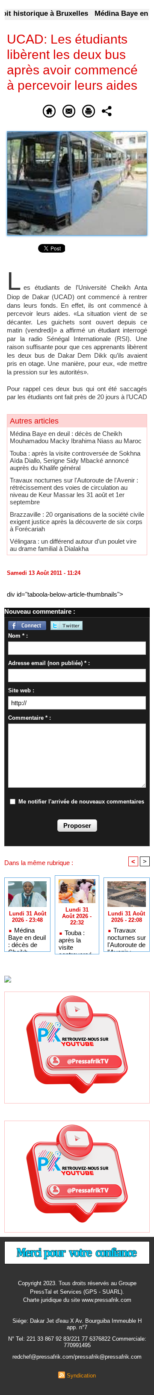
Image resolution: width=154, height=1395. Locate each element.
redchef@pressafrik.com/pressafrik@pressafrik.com (77, 1357)
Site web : (21, 690)
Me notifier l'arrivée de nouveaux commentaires (81, 801)
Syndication (81, 1375)
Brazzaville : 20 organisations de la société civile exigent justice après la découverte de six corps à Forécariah (77, 522)
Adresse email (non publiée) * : (49, 663)
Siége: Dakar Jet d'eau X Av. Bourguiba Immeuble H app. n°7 (77, 1324)
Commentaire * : (29, 718)
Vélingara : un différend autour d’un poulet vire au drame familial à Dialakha (73, 545)
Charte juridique (42, 1300)
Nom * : (18, 636)
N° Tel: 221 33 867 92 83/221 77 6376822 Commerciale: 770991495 (77, 1342)
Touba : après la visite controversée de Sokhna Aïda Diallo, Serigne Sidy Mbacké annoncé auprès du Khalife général (75, 460)
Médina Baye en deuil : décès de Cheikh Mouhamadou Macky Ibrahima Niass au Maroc (76, 437)
